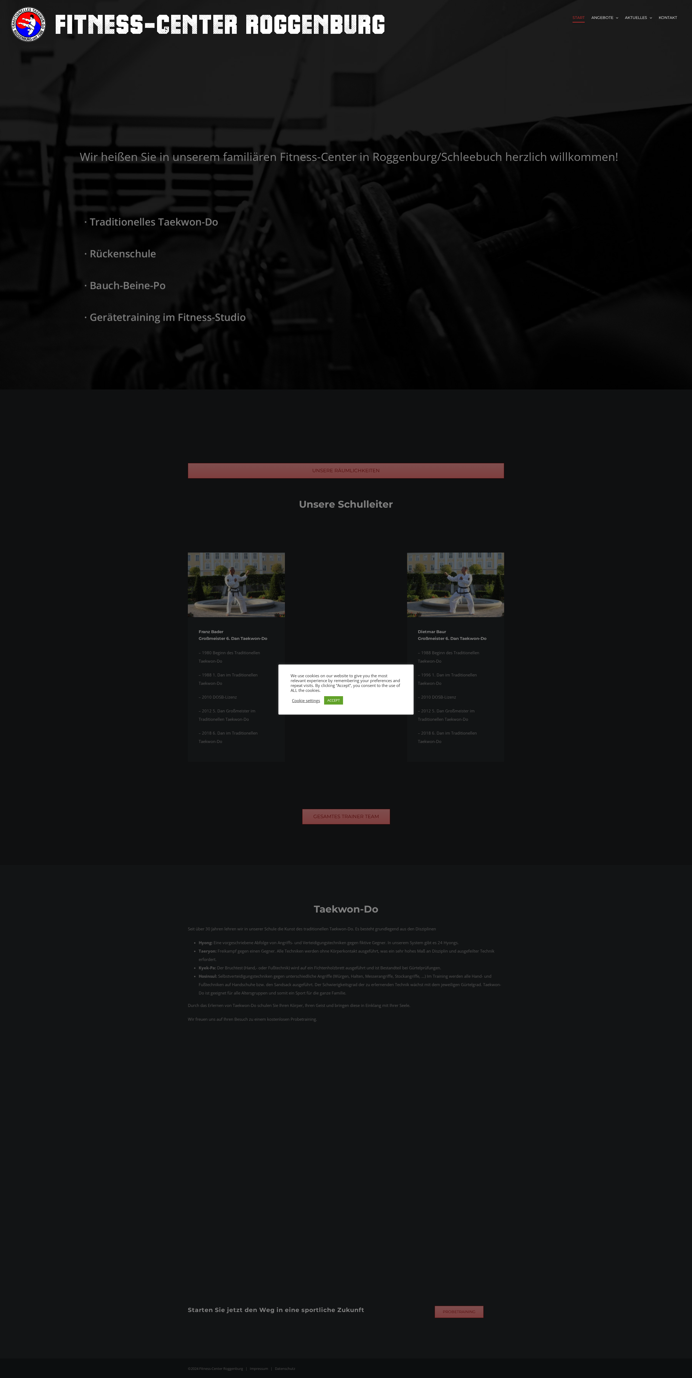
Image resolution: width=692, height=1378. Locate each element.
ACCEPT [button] (333, 700)
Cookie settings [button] (306, 700)
